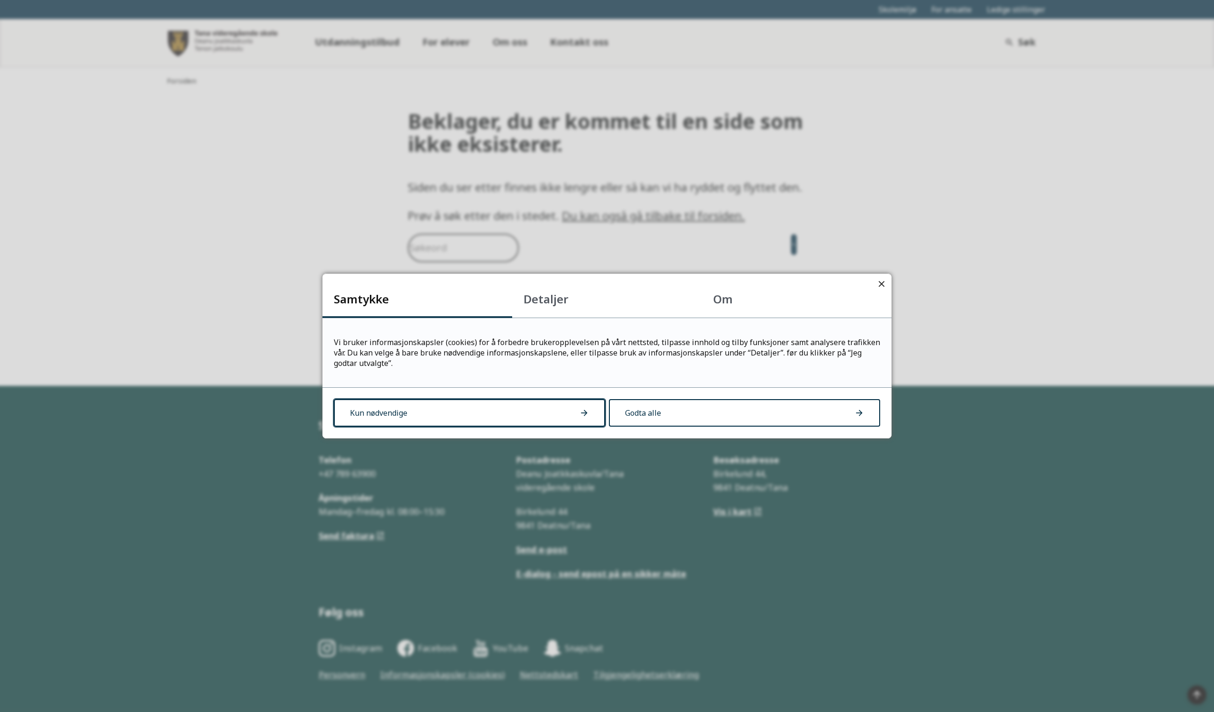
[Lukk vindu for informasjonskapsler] (881, 284)
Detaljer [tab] (546, 299)
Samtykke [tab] (361, 299)
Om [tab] (723, 299)
